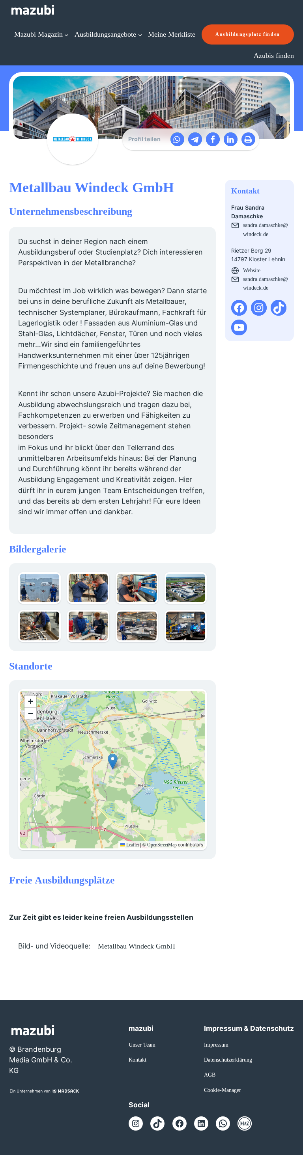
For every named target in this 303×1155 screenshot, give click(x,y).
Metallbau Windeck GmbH (136, 946)
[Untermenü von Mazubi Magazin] (66, 34)
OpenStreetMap (162, 845)
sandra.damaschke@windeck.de (265, 229)
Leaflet (132, 845)
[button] (177, 139)
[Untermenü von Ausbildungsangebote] (140, 34)
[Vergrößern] (50, 582)
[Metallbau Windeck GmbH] (72, 139)
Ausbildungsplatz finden (247, 34)
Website (251, 270)
